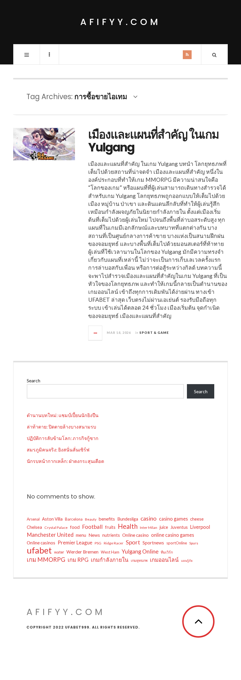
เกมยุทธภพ (139, 560)
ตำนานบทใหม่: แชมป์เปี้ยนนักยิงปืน (62, 415)
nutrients (111, 535)
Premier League (75, 542)
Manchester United (50, 534)
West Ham (110, 552)
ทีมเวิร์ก (167, 552)
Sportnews (153, 542)
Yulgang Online (140, 551)
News (94, 535)
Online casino (135, 535)
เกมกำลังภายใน (109, 559)
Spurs (193, 543)
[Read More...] (95, 333)
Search (33, 380)
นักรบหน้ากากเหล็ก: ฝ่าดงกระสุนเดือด (65, 461)
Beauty (90, 519)
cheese (197, 518)
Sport (133, 542)
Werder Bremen (82, 551)
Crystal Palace (56, 527)
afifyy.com (120, 22)
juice (164, 527)
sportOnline (176, 543)
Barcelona (74, 519)
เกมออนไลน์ (164, 559)
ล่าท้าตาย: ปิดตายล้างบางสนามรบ (61, 426)
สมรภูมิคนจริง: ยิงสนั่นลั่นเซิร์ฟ (58, 449)
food (75, 527)
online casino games (172, 535)
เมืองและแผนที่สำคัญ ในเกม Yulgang (153, 141)
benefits (107, 518)
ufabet (39, 550)
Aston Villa (52, 518)
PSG (98, 543)
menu (81, 535)
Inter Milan (148, 527)
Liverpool (200, 527)
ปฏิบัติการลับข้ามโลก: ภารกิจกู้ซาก (62, 438)
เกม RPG (78, 559)
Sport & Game (154, 332)
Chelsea (34, 527)
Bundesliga (127, 518)
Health (128, 526)
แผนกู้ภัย (187, 560)
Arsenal (33, 519)
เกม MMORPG (46, 559)
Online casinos (41, 542)
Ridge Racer (113, 543)
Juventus (179, 527)
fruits (110, 527)
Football (92, 526)
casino (148, 518)
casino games (173, 518)
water (59, 552)
